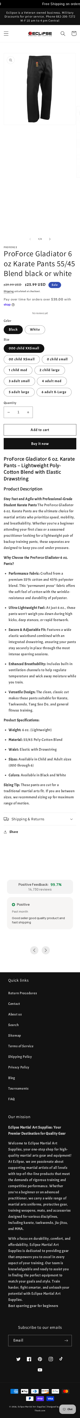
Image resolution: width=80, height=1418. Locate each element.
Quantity (10, 403)
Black (13, 329)
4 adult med (52, 381)
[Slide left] (30, 238)
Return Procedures (22, 993)
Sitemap (14, 1035)
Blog (11, 1078)
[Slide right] (49, 238)
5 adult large (19, 392)
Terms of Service (21, 1046)
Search (13, 1025)
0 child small (57, 359)
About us (15, 1014)
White (35, 329)
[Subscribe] (66, 1340)
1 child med (18, 370)
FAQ (11, 1099)
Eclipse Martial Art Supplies (31, 1406)
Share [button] (13, 832)
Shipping (9, 291)
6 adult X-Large (54, 392)
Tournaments (18, 1088)
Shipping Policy (20, 1057)
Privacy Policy (18, 1067)
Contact (14, 1004)
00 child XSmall (22, 359)
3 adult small (19, 381)
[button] (6, 33)
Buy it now (40, 443)
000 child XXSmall (24, 348)
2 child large (50, 370)
